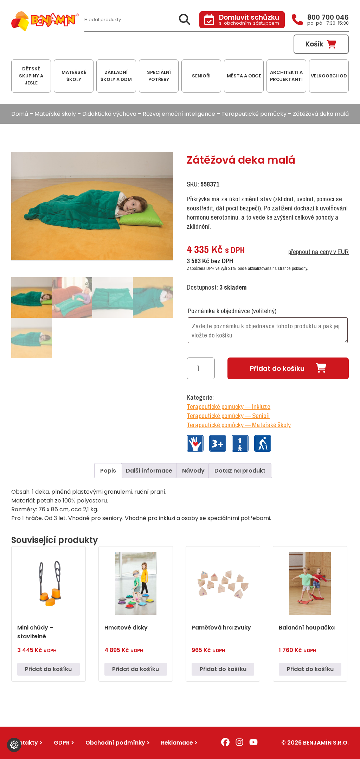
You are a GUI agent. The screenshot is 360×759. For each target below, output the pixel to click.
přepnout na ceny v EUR (318, 251)
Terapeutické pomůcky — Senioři (228, 415)
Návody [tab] (193, 471)
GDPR (62, 743)
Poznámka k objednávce (232, 310)
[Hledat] (184, 19)
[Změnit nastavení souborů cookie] (14, 745)
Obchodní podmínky (115, 743)
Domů (19, 114)
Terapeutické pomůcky (254, 114)
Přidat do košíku (277, 368)
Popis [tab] (108, 471)
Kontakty (24, 743)
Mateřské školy (55, 114)
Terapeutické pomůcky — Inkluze (228, 406)
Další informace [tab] (149, 471)
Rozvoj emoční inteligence (179, 114)
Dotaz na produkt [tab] (239, 471)
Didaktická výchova (109, 114)
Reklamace (177, 743)
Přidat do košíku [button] (48, 669)
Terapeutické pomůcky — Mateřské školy (239, 424)
